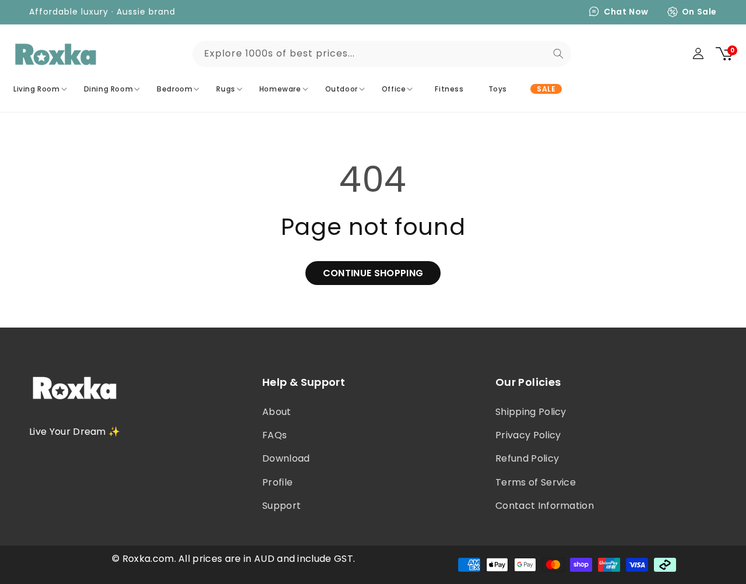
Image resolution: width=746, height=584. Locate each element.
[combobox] (381, 54)
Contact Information (544, 505)
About (276, 411)
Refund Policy (527, 458)
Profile (277, 482)
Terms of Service (535, 482)
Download (286, 458)
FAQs (274, 435)
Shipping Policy (530, 411)
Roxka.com (148, 558)
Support (281, 505)
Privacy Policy (528, 435)
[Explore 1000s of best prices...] (558, 53)
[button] (42, 89)
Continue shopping (373, 273)
